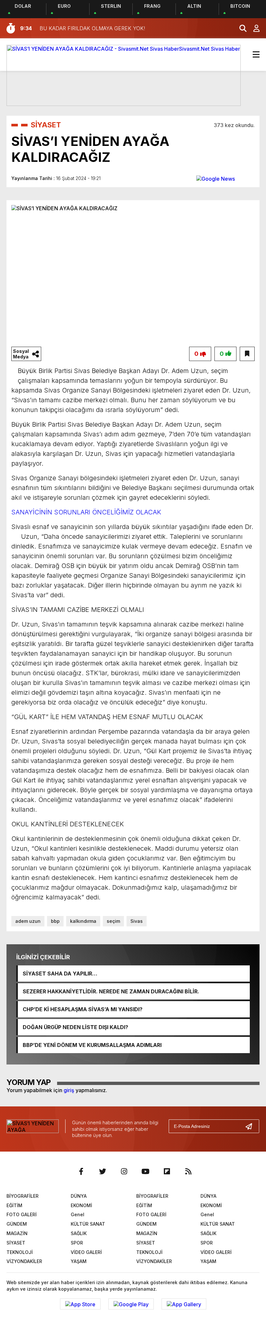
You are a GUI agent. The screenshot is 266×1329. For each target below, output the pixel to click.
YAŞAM (79, 1261)
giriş (69, 1090)
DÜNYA (79, 1196)
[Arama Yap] (240, 28)
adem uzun (28, 921)
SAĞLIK (79, 1233)
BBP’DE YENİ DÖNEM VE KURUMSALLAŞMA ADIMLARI (92, 1045)
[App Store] (80, 1304)
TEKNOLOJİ (19, 1252)
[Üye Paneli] (253, 28)
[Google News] (215, 178)
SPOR (77, 1242)
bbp (55, 921)
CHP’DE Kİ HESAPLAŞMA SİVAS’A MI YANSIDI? (82, 1009)
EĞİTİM (14, 1205)
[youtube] (145, 1171)
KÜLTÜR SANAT (88, 1224)
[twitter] (102, 1171)
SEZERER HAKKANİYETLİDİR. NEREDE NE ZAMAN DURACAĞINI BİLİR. (111, 991)
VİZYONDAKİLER (24, 1261)
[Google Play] (131, 1304)
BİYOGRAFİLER (22, 1196)
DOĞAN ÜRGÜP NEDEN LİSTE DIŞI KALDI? (75, 1027)
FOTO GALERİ (21, 1214)
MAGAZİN (17, 1233)
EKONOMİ (81, 1205)
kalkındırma (83, 921)
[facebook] (81, 1171)
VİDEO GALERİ (86, 1252)
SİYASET (46, 125)
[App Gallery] (184, 1304)
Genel (77, 1214)
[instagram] (124, 1171)
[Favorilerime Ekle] (247, 354)
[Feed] (188, 1171)
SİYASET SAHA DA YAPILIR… (60, 973)
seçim (113, 921)
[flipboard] (167, 1171)
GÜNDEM (16, 1224)
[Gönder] (251, 1126)
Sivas (136, 921)
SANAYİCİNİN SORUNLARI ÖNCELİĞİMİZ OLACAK (86, 512)
